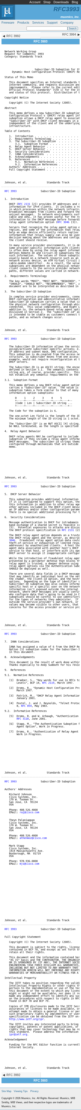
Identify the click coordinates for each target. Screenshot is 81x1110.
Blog (75, 2)
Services (38, 22)
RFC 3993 (11, 191)
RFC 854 (26, 705)
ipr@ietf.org (18, 1034)
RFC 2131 (24, 203)
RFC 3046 (63, 222)
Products (23, 22)
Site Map (6, 1091)
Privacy (34, 1091)
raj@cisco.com (29, 812)
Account (34, 2)
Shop (46, 2)
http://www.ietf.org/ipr (26, 1019)
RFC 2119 (48, 682)
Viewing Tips (21, 1091)
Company (66, 22)
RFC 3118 (23, 718)
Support (52, 22)
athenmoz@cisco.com (33, 837)
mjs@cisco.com (29, 863)
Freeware (8, 22)
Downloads (61, 2)
